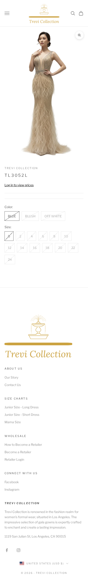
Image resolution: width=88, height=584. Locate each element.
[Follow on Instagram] (18, 550)
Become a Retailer (18, 452)
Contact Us (13, 385)
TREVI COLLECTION (21, 168)
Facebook (12, 482)
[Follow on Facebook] (7, 550)
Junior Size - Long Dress (22, 407)
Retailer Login (14, 459)
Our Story (11, 377)
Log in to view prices (19, 185)
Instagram (12, 489)
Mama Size (13, 422)
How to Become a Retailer (23, 444)
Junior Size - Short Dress (22, 414)
